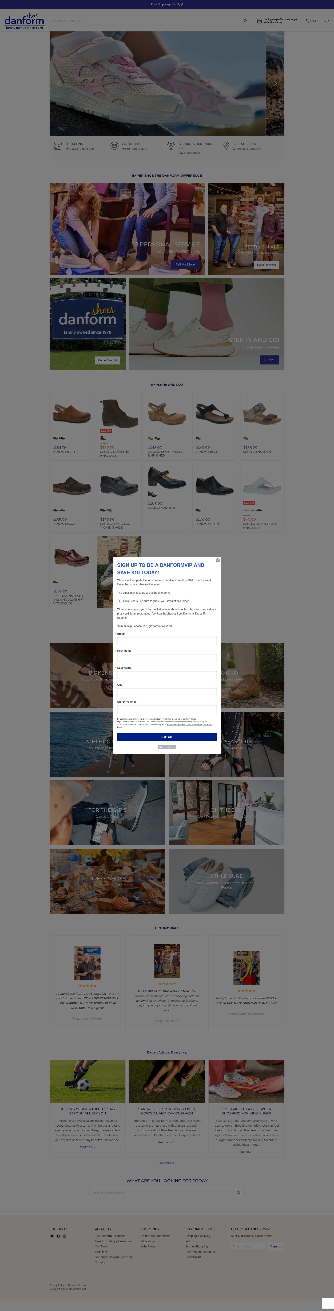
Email (121, 633)
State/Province (127, 701)
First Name (124, 650)
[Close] (218, 560)
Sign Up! (167, 736)
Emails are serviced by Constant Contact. (184, 724)
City (119, 684)
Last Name (124, 667)
